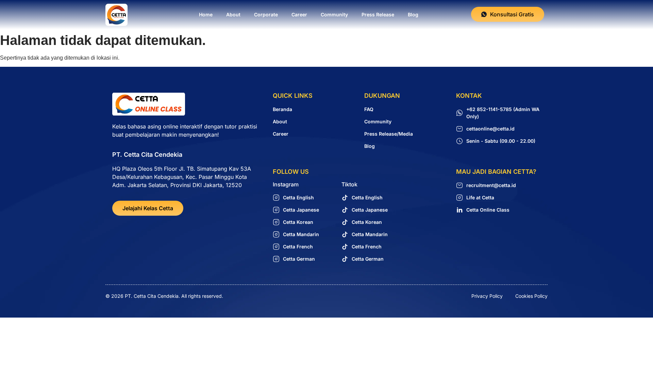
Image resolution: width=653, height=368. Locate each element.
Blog (413, 14)
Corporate (266, 14)
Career (299, 14)
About (233, 14)
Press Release (378, 14)
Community (334, 14)
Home (206, 14)
